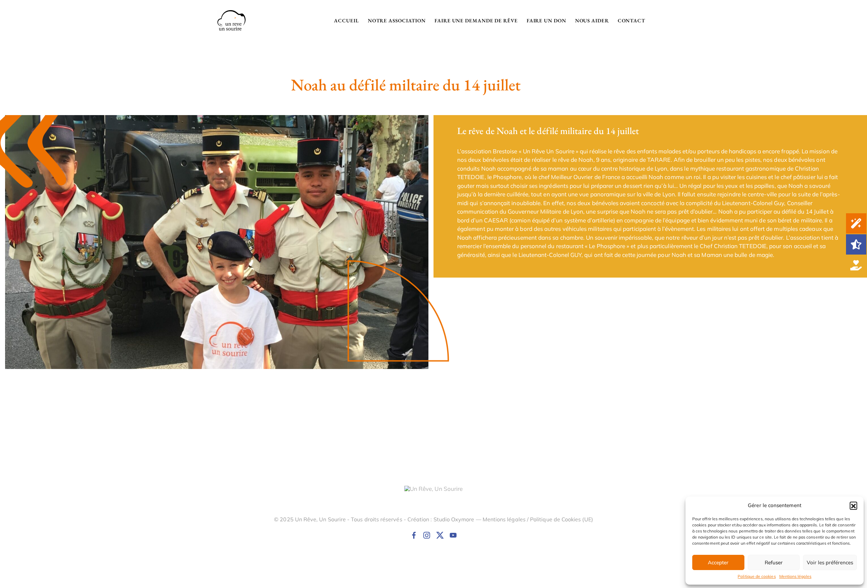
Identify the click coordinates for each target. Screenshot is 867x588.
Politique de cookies (757, 576)
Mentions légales (795, 576)
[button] (853, 505)
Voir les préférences (830, 562)
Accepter (718, 562)
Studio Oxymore (454, 519)
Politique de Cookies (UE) (561, 519)
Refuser (774, 562)
